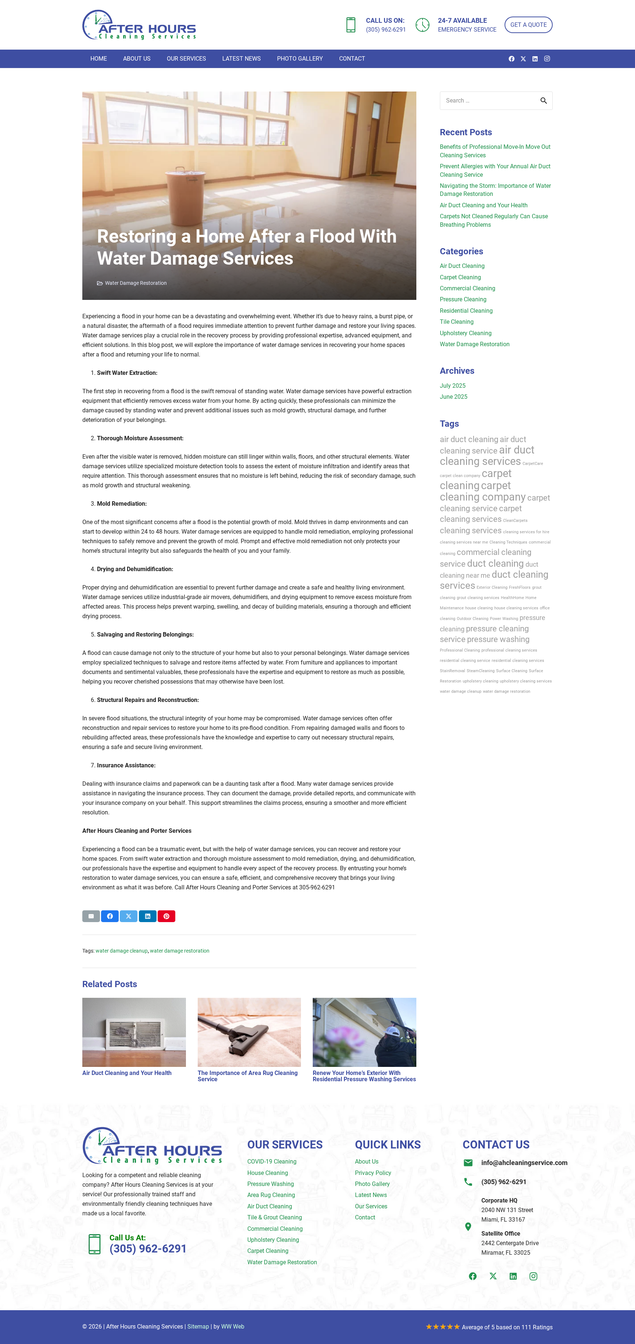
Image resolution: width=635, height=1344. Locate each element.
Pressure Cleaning (463, 299)
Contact (365, 1217)
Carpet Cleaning (460, 277)
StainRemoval (452, 671)
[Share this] (110, 916)
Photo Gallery (372, 1183)
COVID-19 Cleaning (272, 1161)
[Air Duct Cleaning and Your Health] (134, 1002)
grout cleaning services (478, 597)
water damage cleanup (122, 951)
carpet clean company (460, 475)
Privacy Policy (373, 1172)
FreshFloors (520, 587)
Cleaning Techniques (508, 542)
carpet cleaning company (483, 491)
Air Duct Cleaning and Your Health (127, 1072)
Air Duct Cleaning (462, 265)
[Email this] (91, 916)
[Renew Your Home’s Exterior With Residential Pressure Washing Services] (364, 1002)
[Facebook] (511, 59)
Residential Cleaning (466, 310)
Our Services (371, 1206)
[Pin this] (166, 916)
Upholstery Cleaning (466, 333)
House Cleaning (267, 1172)
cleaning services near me (464, 542)
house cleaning (479, 608)
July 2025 (453, 385)
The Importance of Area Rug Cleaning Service (248, 1076)
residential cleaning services (518, 660)
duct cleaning (495, 563)
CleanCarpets (515, 520)
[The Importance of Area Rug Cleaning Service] (249, 1002)
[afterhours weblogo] (139, 25)
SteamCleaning (481, 671)
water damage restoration (179, 951)
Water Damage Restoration (136, 283)
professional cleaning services (509, 650)
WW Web (232, 1326)
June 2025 (453, 396)
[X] (523, 59)
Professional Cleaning (460, 650)
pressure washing (498, 639)
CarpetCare (533, 463)
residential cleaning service (465, 660)
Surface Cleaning (511, 671)
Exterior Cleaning (492, 587)
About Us (367, 1161)
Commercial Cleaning (467, 288)
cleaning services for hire (526, 532)
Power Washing (504, 618)
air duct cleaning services (487, 455)
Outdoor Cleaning (472, 618)
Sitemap (198, 1326)
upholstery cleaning (480, 681)
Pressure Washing (270, 1183)
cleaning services (471, 530)
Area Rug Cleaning (271, 1194)
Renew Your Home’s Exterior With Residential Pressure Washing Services (364, 1076)
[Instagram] (547, 59)
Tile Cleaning (457, 321)
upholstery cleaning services (526, 681)
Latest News (371, 1194)
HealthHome (512, 597)
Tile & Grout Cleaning (274, 1217)
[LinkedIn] (535, 59)
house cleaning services (516, 608)
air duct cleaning (469, 439)
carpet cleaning (476, 479)
